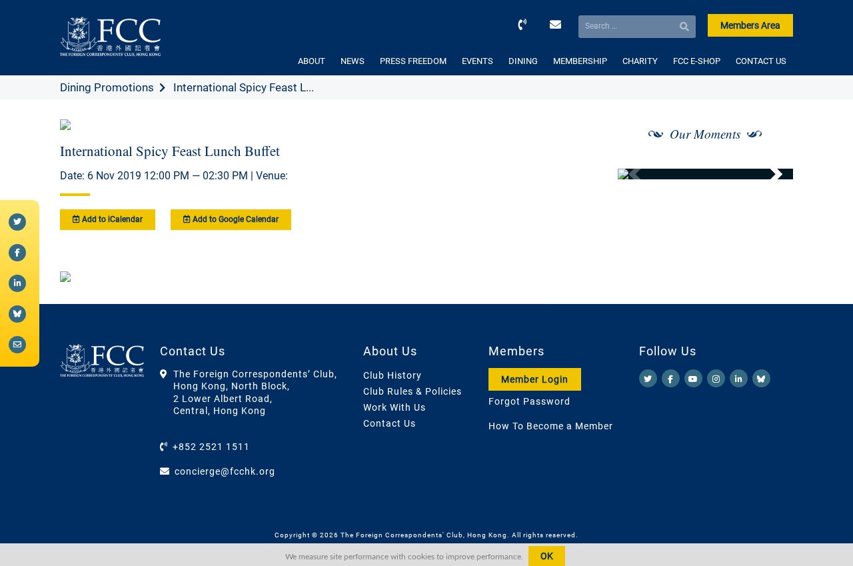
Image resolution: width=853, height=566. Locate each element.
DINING (523, 61)
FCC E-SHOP (696, 61)
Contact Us (389, 423)
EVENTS (477, 61)
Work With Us (394, 407)
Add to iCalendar (111, 219)
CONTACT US (761, 61)
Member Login (534, 379)
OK (546, 556)
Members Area (750, 25)
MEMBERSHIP (580, 61)
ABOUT (311, 61)
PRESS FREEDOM (413, 61)
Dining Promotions (107, 87)
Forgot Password (529, 401)
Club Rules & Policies (412, 391)
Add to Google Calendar (235, 219)
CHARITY (640, 61)
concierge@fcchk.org (225, 471)
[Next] (768, 174)
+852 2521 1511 (211, 446)
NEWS (353, 61)
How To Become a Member (550, 426)
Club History (392, 375)
